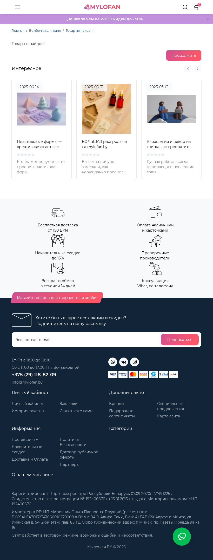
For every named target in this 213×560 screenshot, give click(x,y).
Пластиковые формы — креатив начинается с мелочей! (39, 146)
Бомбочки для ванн (45, 31)
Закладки (69, 403)
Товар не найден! (79, 31)
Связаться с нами (76, 411)
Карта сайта (168, 416)
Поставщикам (25, 439)
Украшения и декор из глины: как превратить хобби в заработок (169, 146)
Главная (18, 31)
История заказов (28, 411)
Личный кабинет (28, 403)
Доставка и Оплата (30, 459)
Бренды (116, 403)
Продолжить (183, 55)
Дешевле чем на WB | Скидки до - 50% (105, 19)
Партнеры (69, 464)
